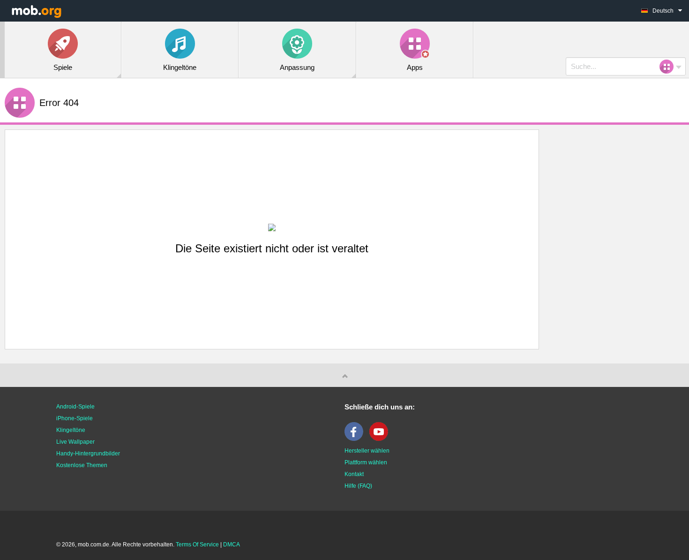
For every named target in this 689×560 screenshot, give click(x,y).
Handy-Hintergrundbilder (88, 453)
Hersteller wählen (366, 450)
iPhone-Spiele (74, 418)
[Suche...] (669, 67)
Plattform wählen (365, 462)
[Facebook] (356, 439)
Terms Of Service (197, 544)
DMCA (231, 544)
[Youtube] (381, 439)
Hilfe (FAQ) (358, 486)
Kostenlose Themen (81, 465)
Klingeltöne (70, 430)
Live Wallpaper (75, 442)
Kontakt (354, 474)
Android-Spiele (75, 406)
